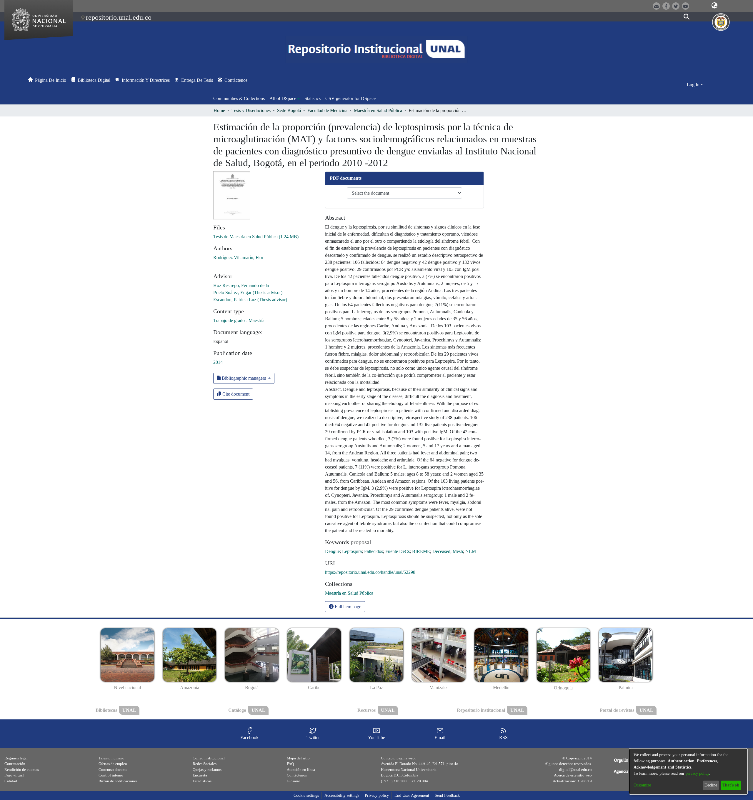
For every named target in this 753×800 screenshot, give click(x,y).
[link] (256, 236)
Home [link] (219, 110)
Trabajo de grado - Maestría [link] (238, 320)
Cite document (235, 393)
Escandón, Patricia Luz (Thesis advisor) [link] (250, 299)
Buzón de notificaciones (118, 781)
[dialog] (688, 771)
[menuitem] (284, 98)
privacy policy (697, 773)
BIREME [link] (421, 551)
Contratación (14, 763)
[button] (714, 5)
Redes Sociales (204, 763)
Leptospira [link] (352, 551)
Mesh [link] (458, 551)
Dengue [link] (332, 551)
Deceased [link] (441, 551)
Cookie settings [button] (306, 795)
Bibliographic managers (244, 378)
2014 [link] (218, 362)
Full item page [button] (347, 606)
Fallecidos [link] (373, 551)
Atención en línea (301, 769)
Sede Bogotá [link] (289, 110)
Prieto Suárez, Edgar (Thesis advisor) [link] (247, 292)
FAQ (290, 763)
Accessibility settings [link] (341, 795)
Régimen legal (16, 758)
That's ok (730, 785)
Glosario (293, 781)
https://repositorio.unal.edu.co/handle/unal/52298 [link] (370, 572)
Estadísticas (202, 781)
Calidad (10, 781)
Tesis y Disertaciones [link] (251, 110)
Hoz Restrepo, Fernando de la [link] (241, 285)
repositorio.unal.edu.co (118, 17)
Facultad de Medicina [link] (327, 110)
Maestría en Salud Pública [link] (378, 110)
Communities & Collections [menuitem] (239, 98)
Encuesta (200, 775)
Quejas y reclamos (207, 769)
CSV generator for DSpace (350, 98)
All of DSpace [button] (282, 98)
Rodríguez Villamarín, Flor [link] (238, 257)
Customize (642, 785)
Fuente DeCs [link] (397, 551)
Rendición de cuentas (21, 769)
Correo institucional (209, 758)
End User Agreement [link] (411, 795)
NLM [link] (470, 551)
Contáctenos (297, 775)
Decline (710, 785)
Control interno (111, 775)
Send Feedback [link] (447, 795)
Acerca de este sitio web (573, 775)
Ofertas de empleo (113, 763)
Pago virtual (14, 775)
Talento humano (111, 758)
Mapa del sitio (298, 758)
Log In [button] (694, 84)
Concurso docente (113, 769)
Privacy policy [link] (377, 795)
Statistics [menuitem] (312, 98)
